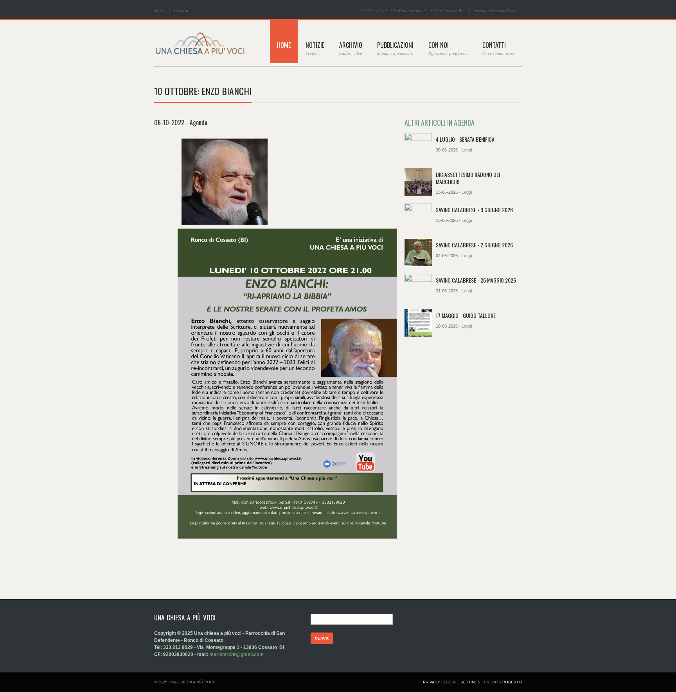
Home (159, 10)
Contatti (181, 10)
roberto (512, 682)
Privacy (431, 682)
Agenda (198, 122)
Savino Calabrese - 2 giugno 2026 (474, 245)
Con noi (447, 48)
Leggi (467, 150)
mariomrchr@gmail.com (496, 10)
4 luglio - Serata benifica (465, 139)
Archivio (350, 48)
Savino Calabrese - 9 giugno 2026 (474, 209)
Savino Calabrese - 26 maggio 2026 (476, 280)
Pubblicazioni (395, 48)
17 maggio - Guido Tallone (466, 315)
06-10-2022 (169, 122)
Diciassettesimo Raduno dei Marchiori (468, 178)
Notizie (315, 48)
